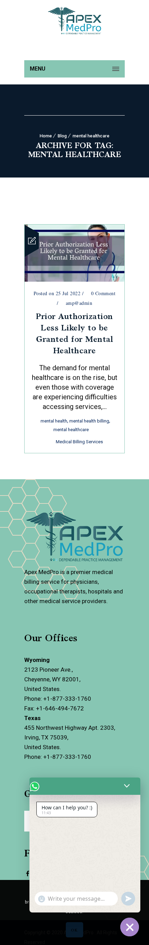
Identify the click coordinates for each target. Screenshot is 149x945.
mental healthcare (90, 135)
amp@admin (79, 303)
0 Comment (102, 293)
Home (46, 135)
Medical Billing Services (79, 441)
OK (74, 930)
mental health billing (89, 421)
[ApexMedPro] (27, 878)
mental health (54, 421)
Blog (62, 135)
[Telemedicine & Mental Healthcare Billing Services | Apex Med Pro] (74, 48)
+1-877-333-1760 (67, 698)
